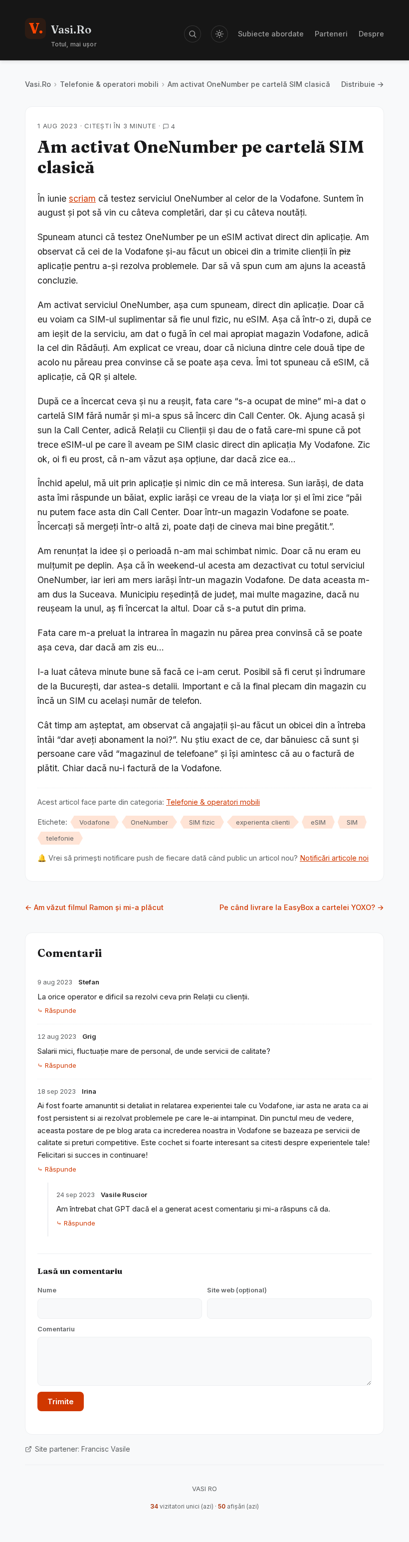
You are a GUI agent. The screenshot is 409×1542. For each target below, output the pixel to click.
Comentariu (56, 1329)
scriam (82, 198)
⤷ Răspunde (56, 1010)
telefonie (60, 838)
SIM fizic (202, 822)
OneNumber (149, 822)
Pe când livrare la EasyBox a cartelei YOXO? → (301, 907)
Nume (46, 1290)
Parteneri (331, 33)
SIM (352, 822)
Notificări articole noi (334, 858)
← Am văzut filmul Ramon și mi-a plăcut (94, 907)
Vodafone (94, 822)
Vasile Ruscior (124, 1195)
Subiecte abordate (271, 33)
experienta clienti (263, 822)
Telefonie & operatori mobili (109, 84)
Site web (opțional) (237, 1290)
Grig (89, 1036)
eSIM (318, 822)
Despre (371, 33)
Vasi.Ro (38, 84)
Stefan (88, 982)
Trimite (60, 1401)
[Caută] (192, 33)
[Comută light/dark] (219, 33)
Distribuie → (362, 84)
